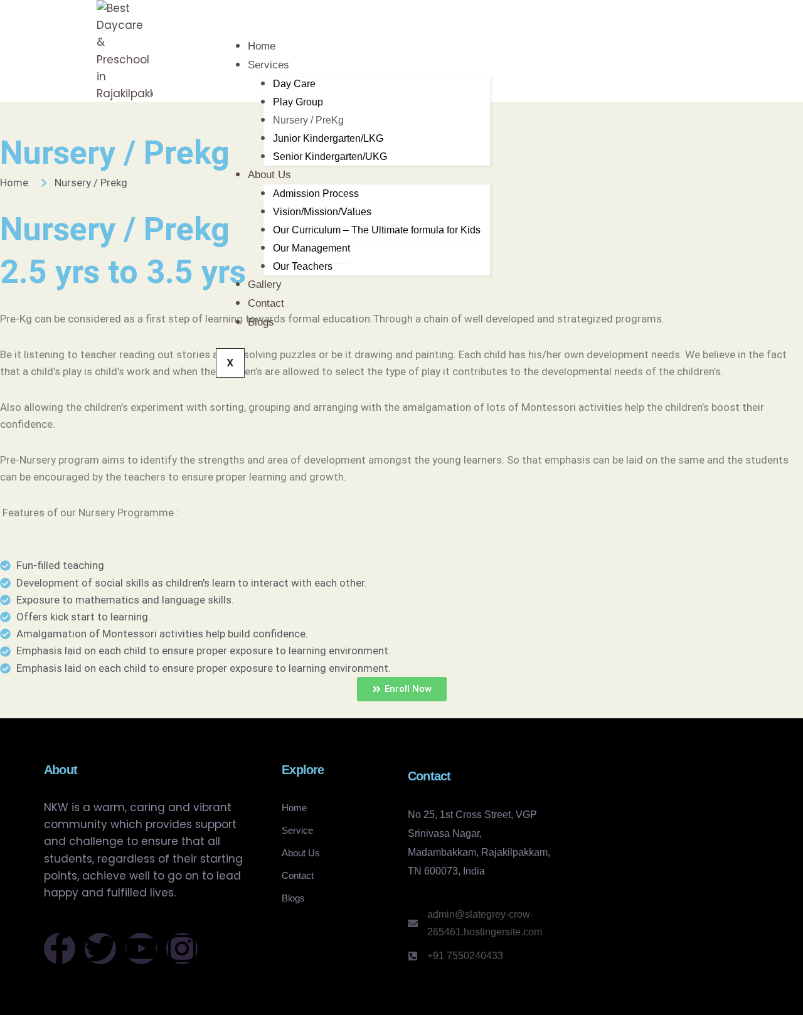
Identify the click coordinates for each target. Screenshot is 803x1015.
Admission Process (316, 193)
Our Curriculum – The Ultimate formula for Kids (377, 230)
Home (261, 46)
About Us (269, 175)
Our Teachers (302, 266)
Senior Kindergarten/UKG (330, 156)
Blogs (261, 322)
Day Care (294, 83)
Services (268, 65)
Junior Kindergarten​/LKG (328, 138)
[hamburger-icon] (514, 51)
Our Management (311, 248)
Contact (266, 303)
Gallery (265, 284)
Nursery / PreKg (308, 120)
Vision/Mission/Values (322, 211)
